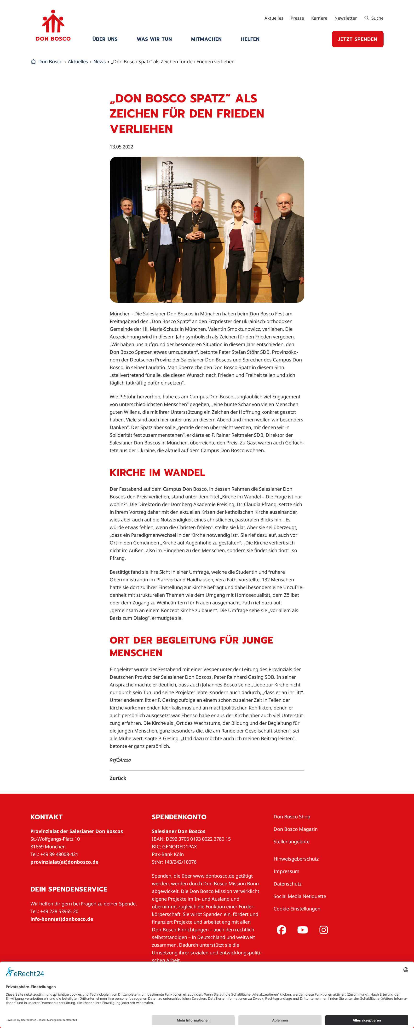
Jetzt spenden (357, 39)
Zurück (118, 778)
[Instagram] (323, 930)
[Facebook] (281, 930)
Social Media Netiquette (300, 896)
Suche (377, 18)
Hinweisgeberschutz (296, 859)
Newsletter (345, 18)
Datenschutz (287, 883)
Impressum (286, 871)
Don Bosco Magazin (296, 829)
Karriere (319, 18)
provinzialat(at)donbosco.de (64, 862)
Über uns (105, 39)
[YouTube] (302, 930)
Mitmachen (206, 39)
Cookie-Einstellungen (297, 908)
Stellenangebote (292, 841)
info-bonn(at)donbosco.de (61, 919)
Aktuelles (273, 18)
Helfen (250, 39)
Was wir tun (154, 39)
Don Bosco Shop (292, 816)
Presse (297, 18)
